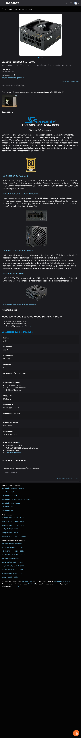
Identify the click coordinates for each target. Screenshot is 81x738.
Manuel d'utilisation (13, 452)
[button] (9, 100)
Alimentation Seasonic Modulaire (13, 488)
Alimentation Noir (7, 510)
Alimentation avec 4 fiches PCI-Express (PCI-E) (17, 499)
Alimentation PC (25, 9)
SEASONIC (31, 584)
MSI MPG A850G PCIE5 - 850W (12, 543)
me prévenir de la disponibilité (13, 78)
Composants (12, 9)
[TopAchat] (12, 3)
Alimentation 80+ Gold (9, 496)
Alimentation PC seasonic (62, 581)
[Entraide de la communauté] (76, 733)
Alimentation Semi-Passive (11, 503)
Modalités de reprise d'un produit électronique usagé (19, 304)
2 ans (29, 326)
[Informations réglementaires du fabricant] (19, 442)
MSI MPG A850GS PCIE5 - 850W (12, 547)
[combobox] (76, 3)
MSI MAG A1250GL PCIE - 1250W (12, 570)
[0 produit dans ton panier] (70, 3)
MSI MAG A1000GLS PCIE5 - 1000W (13, 555)
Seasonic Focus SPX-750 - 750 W (13, 518)
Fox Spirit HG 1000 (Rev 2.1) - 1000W (14, 536)
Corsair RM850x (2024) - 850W (12, 562)
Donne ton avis (11, 472)
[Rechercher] (66, 3)
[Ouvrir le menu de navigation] (3, 3)
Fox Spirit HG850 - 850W (10, 533)
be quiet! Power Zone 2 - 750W (12, 573)
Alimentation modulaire (9, 492)
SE (67, 584)
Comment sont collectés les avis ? (68, 479)
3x (19, 85)
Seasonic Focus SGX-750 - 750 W (13, 525)
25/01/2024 (15, 586)
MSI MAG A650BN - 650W (10, 558)
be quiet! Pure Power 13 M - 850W (13, 566)
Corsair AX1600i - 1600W (10, 577)
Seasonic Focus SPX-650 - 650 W (13, 521)
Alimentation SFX (7, 507)
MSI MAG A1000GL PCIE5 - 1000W (13, 551)
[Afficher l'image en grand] (40, 35)
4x (23, 85)
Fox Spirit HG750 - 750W (10, 529)
